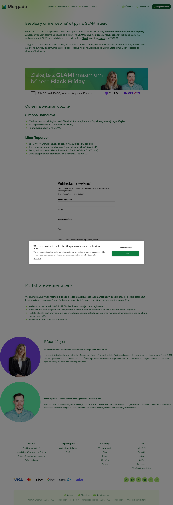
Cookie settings (125, 247)
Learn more (37, 258)
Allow (125, 254)
